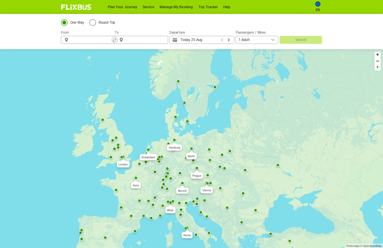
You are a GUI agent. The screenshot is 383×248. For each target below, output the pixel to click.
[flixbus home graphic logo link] (76, 7)
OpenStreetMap (372, 246)
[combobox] (92, 40)
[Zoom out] (377, 61)
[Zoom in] (377, 54)
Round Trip (107, 22)
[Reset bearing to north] (377, 67)
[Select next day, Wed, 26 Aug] (228, 40)
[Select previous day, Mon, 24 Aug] (222, 40)
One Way (77, 22)
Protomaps (353, 246)
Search (301, 40)
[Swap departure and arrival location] (114, 40)
